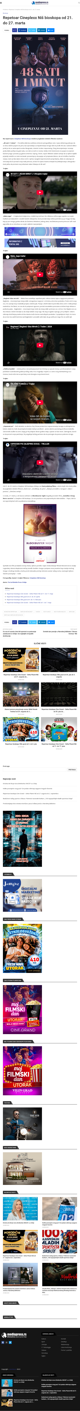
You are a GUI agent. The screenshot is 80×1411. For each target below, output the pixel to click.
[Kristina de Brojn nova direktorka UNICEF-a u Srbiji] (20, 1208)
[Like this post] (15, 30)
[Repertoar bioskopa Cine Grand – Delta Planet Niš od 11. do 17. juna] (59, 729)
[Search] (79, 3)
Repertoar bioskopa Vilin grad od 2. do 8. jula (21, 744)
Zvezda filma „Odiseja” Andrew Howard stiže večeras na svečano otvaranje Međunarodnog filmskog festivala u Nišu (59, 1290)
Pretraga (6, 766)
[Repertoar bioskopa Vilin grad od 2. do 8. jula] (21, 729)
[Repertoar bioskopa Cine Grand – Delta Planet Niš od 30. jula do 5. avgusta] (59, 694)
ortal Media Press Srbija (17, 582)
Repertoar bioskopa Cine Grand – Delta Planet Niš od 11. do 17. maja (30, 594)
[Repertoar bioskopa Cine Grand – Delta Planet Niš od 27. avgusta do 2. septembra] (21, 660)
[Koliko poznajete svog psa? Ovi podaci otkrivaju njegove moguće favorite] (59, 1208)
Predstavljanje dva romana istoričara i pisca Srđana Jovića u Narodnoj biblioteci (29, 803)
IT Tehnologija (46, 1347)
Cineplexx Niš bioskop (26, 611)
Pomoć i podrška (66, 1350)
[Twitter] (10, 1342)
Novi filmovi (47, 611)
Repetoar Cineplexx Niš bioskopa (13, 615)
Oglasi (43, 1356)
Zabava (43, 1350)
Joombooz (13, 1369)
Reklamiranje (65, 1344)
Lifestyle (44, 1344)
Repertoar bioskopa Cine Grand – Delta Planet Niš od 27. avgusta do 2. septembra (30, 793)
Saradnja (64, 1341)
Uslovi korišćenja (66, 1347)
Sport (43, 1341)
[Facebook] (2, 1342)
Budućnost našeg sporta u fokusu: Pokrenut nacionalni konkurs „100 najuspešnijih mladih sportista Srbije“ (38, 798)
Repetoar (71, 611)
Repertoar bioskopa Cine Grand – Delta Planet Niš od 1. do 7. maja (30, 602)
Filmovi (38, 611)
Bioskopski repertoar (10, 611)
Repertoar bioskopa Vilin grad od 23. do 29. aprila (23, 597)
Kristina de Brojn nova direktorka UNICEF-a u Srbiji (20, 783)
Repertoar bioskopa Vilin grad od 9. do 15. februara (24, 600)
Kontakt (63, 1339)
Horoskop (44, 1353)
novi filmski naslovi (60, 611)
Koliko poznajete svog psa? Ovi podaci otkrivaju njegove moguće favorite (27, 788)
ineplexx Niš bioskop (38, 578)
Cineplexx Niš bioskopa (22, 139)
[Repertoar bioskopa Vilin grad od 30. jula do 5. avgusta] (59, 660)
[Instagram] (6, 1342)
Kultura (43, 1339)
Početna (5, 9)
